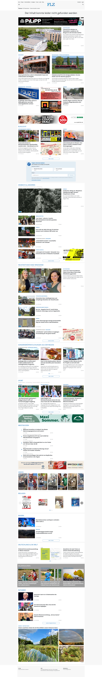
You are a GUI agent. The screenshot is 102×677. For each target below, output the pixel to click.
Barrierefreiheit (43, 670)
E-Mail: (33, 172)
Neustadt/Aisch (66, 27)
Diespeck (37, 318)
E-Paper (22, 2)
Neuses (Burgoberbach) (46, 568)
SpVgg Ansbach (21, 382)
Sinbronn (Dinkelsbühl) (68, 568)
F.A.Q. (64, 669)
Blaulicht (22, 126)
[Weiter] (81, 503)
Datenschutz (51, 669)
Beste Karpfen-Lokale (35, 8)
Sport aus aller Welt (45, 382)
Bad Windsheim (26, 266)
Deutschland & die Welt (28, 545)
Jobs (40, 2)
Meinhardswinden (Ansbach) (24, 129)
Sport (20, 381)
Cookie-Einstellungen (49, 670)
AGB (41, 668)
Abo (19, 2)
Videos (20, 472)
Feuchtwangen (32, 187)
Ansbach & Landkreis (26, 185)
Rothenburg (39, 187)
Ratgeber (22, 590)
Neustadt (20, 266)
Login (83, 2)
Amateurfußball (36, 382)
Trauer (37, 2)
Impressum (20, 669)
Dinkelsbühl (21, 54)
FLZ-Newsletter (26, 8)
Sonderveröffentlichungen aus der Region (36, 345)
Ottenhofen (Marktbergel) (41, 296)
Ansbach (65, 86)
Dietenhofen (28, 86)
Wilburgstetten (21, 86)
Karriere (27, 669)
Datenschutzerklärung (46, 178)
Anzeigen (33, 2)
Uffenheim (33, 266)
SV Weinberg (29, 382)
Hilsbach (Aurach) (40, 249)
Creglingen (48, 329)
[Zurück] (20, 503)
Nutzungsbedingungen (44, 669)
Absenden (71, 175)
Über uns (23, 669)
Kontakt (79, 2)
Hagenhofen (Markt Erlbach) (42, 307)
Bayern (21, 516)
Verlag (19, 668)
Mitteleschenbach (45, 384)
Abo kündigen (55, 669)
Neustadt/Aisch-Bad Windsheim (30, 265)
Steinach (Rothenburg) (64, 54)
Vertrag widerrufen (56, 670)
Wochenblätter (27, 2)
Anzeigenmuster (68, 669)
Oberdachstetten (39, 216)
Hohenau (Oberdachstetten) (28, 434)
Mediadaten (65, 668)
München (38, 529)
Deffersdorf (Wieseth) (32, 347)
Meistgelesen (23, 425)
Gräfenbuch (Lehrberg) (37, 434)
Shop (43, 2)
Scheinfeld (39, 266)
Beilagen (21, 493)
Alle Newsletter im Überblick (36, 180)
